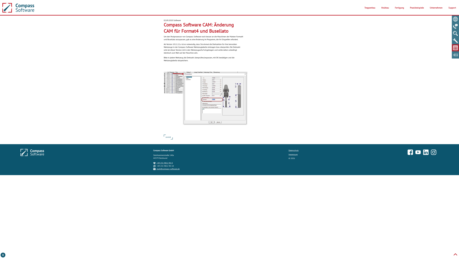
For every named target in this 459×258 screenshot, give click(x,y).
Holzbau (385, 7)
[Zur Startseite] (18, 7)
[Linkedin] (427, 153)
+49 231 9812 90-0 (164, 163)
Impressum (293, 154)
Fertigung (399, 7)
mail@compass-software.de (168, 169)
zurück (168, 137)
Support (452, 7)
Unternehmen (436, 7)
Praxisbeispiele (417, 7)
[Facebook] (411, 153)
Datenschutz (294, 150)
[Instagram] (435, 153)
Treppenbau (369, 7)
